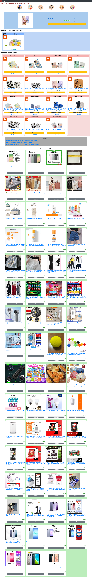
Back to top (71, 579)
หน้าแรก (8, 1)
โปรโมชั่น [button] (11, 1)
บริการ (16, 1)
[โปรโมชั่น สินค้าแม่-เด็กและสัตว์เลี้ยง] (72, 7)
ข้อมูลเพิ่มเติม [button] (13, 49)
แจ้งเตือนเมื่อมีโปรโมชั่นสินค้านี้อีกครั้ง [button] (67, 24)
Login (91, 1)
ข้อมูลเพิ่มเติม (13, 73)
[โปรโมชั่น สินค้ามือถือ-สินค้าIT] (19, 7)
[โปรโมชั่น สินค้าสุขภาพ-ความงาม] (40, 7)
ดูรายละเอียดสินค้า (67, 20)
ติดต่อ (18, 1)
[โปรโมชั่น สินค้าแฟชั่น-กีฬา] (30, 7)
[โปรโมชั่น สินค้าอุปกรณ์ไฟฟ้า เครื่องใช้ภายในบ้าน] (51, 7)
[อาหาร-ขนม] (61, 7)
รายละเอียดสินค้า (15, 173)
